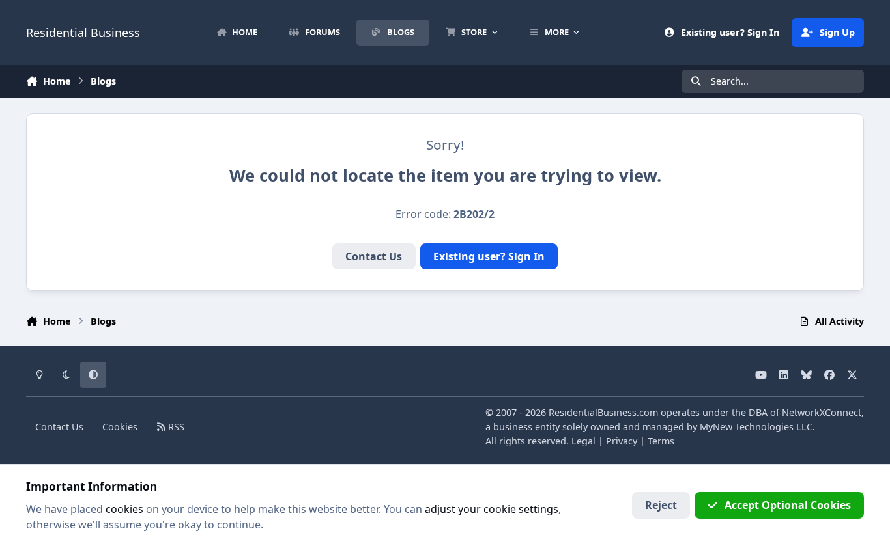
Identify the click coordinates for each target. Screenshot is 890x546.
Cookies (119, 426)
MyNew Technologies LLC (756, 426)
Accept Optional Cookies (788, 505)
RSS (174, 426)
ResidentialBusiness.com (603, 412)
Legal (583, 441)
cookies (124, 509)
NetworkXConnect (821, 412)
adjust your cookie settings (491, 509)
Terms (661, 441)
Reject (661, 505)
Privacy (621, 441)
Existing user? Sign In (489, 256)
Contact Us (373, 256)
